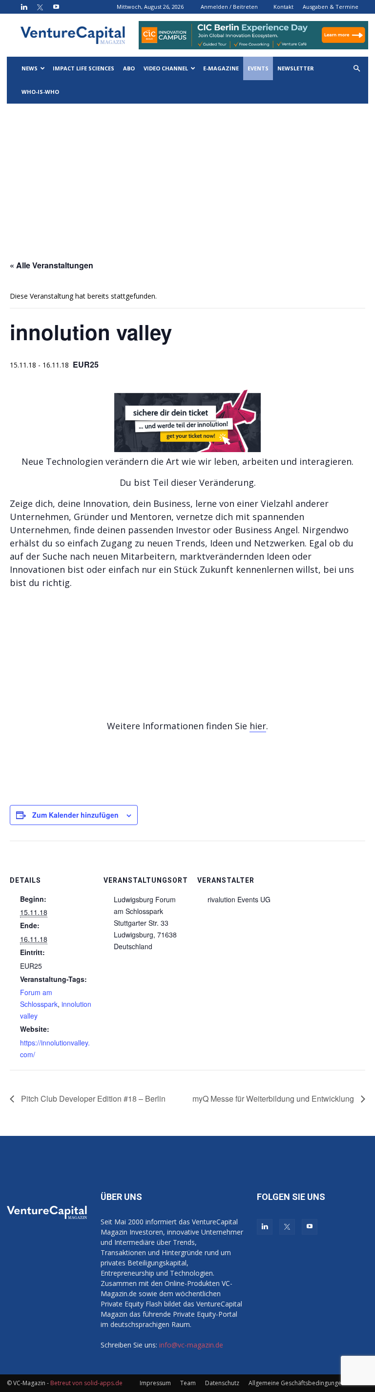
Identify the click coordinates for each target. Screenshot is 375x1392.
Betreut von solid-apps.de (86, 1383)
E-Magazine (221, 68)
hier (258, 726)
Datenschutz (222, 1383)
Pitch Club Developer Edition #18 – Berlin (92, 1098)
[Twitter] (40, 7)
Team (188, 1383)
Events (258, 68)
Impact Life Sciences (83, 68)
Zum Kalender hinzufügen (75, 815)
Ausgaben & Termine (330, 6)
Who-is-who (40, 91)
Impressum (155, 1383)
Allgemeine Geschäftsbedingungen (297, 1383)
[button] (356, 68)
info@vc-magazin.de (191, 1344)
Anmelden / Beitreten (229, 6)
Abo (129, 68)
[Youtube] (56, 7)
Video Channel (166, 68)
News (29, 68)
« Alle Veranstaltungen (51, 265)
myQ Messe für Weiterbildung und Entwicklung (274, 1098)
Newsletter (295, 68)
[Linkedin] (24, 7)
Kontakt (283, 6)
